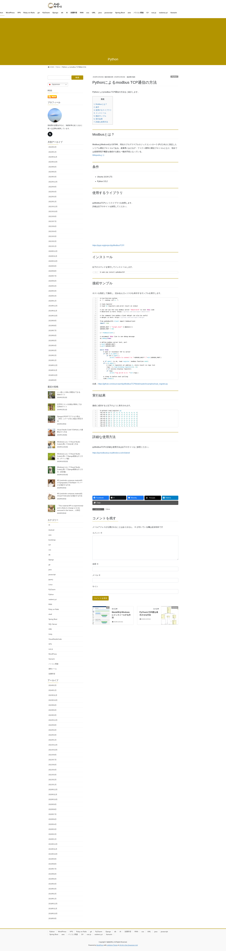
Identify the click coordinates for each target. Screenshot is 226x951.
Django (51, 560)
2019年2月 (52, 355)
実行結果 (98, 119)
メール (96, 575)
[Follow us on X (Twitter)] (50, 134)
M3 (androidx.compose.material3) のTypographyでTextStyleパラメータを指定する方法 (70, 482)
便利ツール (52, 669)
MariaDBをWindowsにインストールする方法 (121, 614)
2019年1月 (52, 360)
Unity (50, 634)
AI (49, 525)
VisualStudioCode (55, 639)
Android (51, 530)
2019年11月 (52, 311)
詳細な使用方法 (101, 122)
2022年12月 (52, 182)
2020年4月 (52, 286)
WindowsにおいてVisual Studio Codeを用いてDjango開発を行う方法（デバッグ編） (70, 456)
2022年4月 (52, 192)
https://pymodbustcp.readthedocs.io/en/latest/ (111, 453)
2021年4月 (52, 231)
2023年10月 (52, 162)
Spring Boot (52, 619)
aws (49, 535)
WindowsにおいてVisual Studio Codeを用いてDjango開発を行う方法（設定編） (70, 469)
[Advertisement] (113, 35)
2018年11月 (52, 370)
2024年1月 (52, 152)
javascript (52, 574)
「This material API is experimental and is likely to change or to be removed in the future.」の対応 (70, 508)
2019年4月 (52, 345)
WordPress (52, 654)
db (49, 555)
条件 (96, 107)
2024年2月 (52, 147)
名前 (95, 564)
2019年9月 (52, 321)
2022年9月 (52, 187)
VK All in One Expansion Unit (128, 945)
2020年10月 (52, 261)
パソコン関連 (53, 664)
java (50, 570)
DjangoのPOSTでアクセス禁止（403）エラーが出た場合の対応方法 (70, 419)
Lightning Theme (112, 945)
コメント (97, 533)
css (49, 550)
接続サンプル (100, 116)
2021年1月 (52, 246)
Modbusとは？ (100, 104)
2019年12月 (52, 306)
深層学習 (51, 674)
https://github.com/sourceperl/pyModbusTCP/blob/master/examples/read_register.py (133, 384)
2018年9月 (52, 380)
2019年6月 (52, 335)
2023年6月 (52, 167)
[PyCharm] (169, 615)
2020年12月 (52, 251)
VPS (50, 644)
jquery (50, 579)
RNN (50, 604)
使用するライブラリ (102, 110)
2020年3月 (52, 291)
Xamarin (51, 659)
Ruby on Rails (53, 609)
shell (50, 614)
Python (174, 77)
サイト (95, 586)
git (49, 565)
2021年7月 (52, 221)
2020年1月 (52, 301)
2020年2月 (52, 296)
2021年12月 (52, 206)
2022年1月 (52, 202)
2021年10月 (52, 211)
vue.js (50, 649)
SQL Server (52, 624)
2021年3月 (52, 236)
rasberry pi (52, 599)
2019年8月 (52, 326)
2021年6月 (52, 226)
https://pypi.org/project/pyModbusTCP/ (108, 245)
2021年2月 (52, 241)
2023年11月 (52, 157)
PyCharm (51, 589)
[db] (101, 615)
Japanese (55, 84)
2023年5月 (52, 172)
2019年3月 (52, 350)
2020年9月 (52, 266)
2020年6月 (52, 281)
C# (49, 545)
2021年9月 (52, 216)
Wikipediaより (98, 155)
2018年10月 (52, 375)
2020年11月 (52, 256)
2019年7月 (52, 330)
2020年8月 (52, 271)
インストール (100, 113)
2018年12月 (52, 365)
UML (50, 629)
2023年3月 (52, 177)
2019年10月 (52, 316)
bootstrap (52, 540)
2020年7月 (52, 276)
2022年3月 (52, 197)
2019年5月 (52, 340)
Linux (50, 584)
